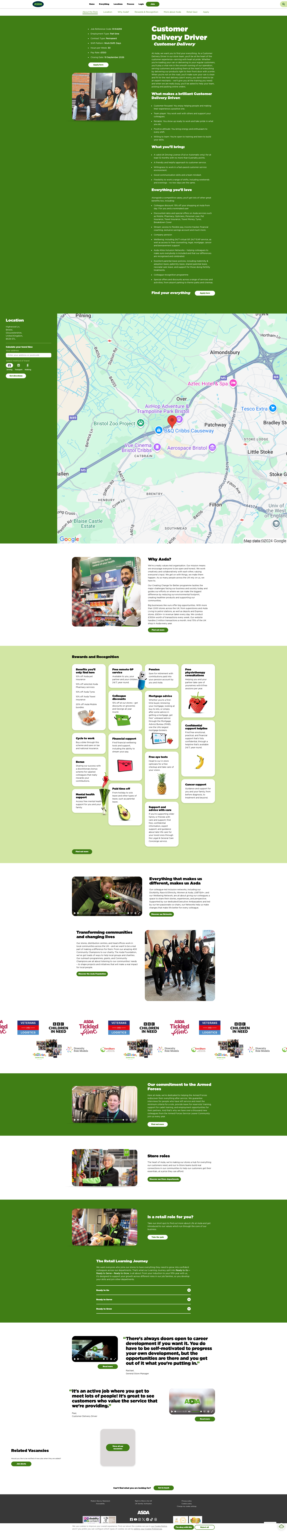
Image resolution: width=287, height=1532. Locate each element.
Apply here (98, 65)
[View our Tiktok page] (151, 1519)
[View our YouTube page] (135, 1519)
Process (130, 4)
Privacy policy (187, 1501)
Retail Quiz (192, 12)
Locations (118, 4)
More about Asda (172, 12)
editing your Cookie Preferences (148, 1529)
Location (107, 12)
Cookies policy (187, 1504)
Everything (104, 4)
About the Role (90, 12)
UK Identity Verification (143, 1504)
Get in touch (163, 1488)
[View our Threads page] (155, 1519)
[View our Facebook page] (131, 1519)
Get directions (16, 376)
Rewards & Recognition (146, 12)
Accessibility (100, 1504)
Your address (12, 350)
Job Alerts (21, 1464)
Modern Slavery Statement (100, 1501)
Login (141, 4)
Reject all (204, 1527)
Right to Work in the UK (143, 1501)
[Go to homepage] (38, 4)
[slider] (93, 913)
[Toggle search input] (283, 4)
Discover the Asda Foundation (92, 974)
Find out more (158, 630)
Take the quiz (158, 1237)
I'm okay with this (184, 1527)
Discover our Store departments (164, 1179)
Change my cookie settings (186, 1506)
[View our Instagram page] (139, 1519)
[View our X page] (143, 1519)
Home (92, 4)
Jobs (153, 4)
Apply (206, 12)
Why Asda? (123, 12)
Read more (108, 1366)
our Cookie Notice (159, 1526)
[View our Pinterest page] (147, 1519)
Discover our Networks (161, 914)
